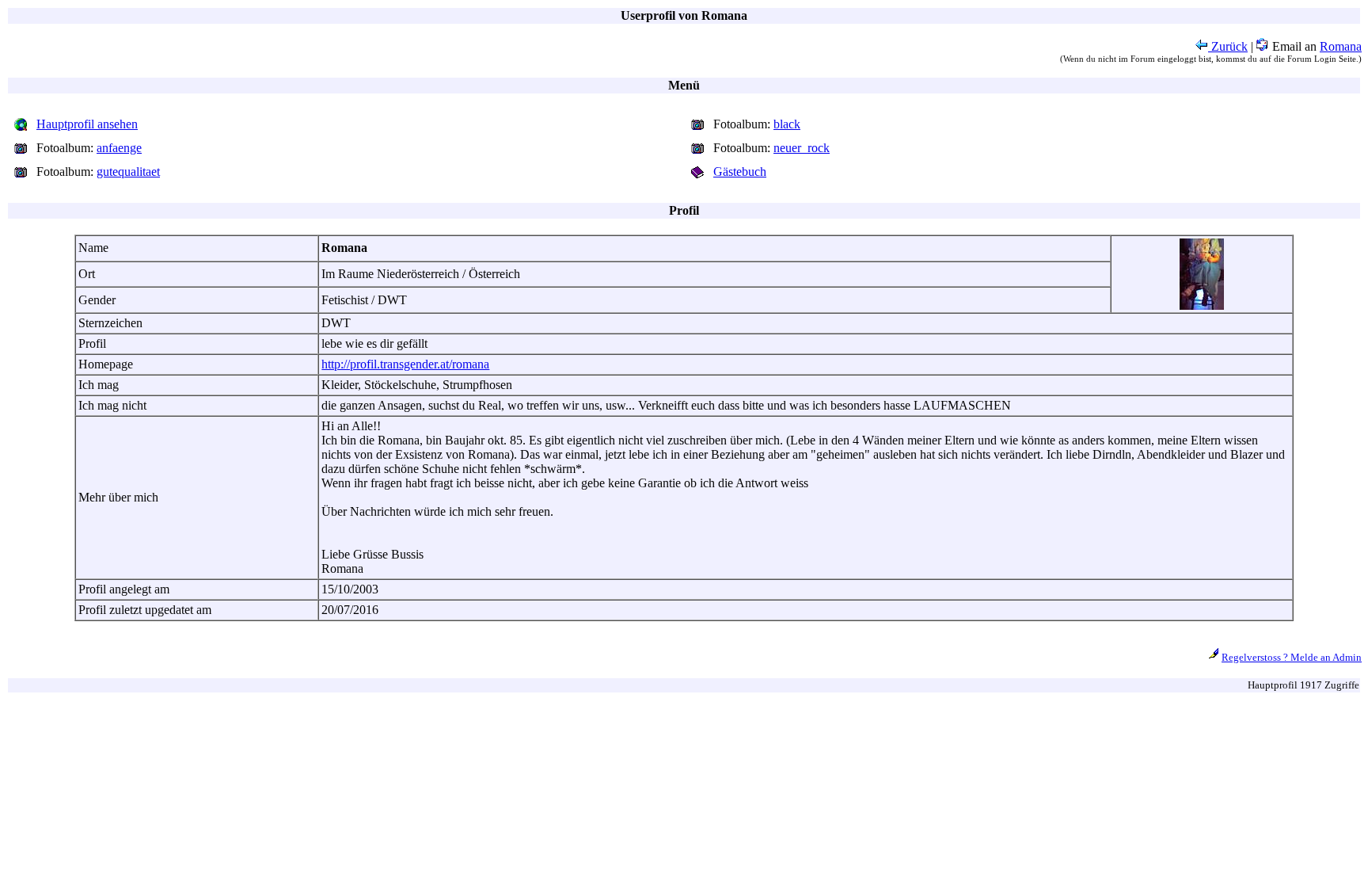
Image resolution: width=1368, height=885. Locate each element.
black (786, 124)
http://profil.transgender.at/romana (405, 364)
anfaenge (119, 147)
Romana (1341, 46)
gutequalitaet (128, 171)
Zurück (1228, 46)
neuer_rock (801, 147)
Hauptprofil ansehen (87, 124)
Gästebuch (739, 171)
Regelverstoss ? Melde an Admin (1292, 657)
